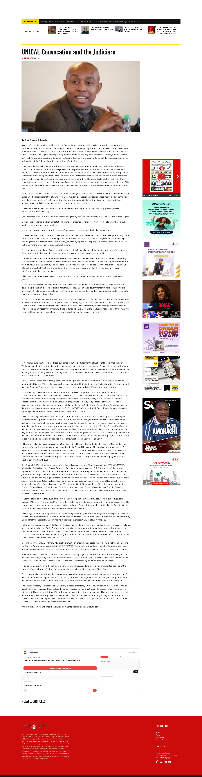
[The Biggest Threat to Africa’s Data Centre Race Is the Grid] (119, 29)
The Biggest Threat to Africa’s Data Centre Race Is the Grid (134, 29)
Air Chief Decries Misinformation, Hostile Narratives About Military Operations (68, 30)
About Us (159, 735)
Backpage (25, 58)
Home (158, 732)
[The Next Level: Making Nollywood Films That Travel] (85, 30)
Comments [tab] (104, 657)
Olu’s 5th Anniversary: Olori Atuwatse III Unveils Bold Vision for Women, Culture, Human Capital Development (168, 30)
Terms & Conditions (163, 740)
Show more (27, 682)
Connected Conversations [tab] (127, 657)
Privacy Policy (161, 737)
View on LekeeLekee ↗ (132, 652)
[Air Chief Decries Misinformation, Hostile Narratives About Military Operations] (52, 30)
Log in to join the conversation (60, 668)
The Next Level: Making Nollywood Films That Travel (102, 28)
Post (136, 671)
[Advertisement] (81, 630)
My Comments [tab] (113, 657)
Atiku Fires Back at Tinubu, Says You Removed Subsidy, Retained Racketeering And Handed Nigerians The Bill (84, 21)
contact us (162, 758)
